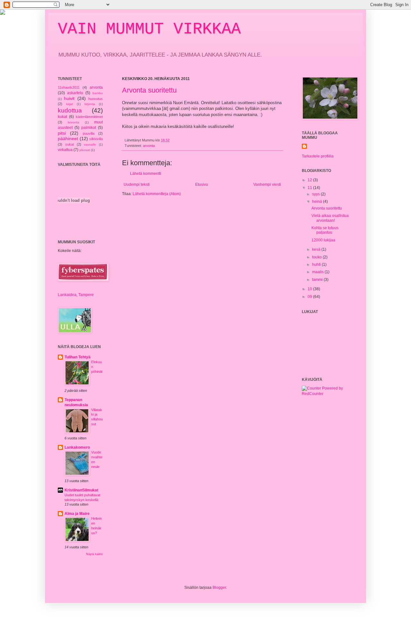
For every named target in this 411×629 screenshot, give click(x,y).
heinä (317, 201)
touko (317, 257)
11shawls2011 (69, 87)
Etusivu (201, 184)
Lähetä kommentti (145, 173)
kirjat (69, 104)
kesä (316, 249)
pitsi (62, 133)
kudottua (70, 110)
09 (310, 296)
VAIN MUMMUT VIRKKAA (149, 29)
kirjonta (89, 104)
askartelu (75, 93)
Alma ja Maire (77, 513)
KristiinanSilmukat (81, 490)
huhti (317, 264)
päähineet (68, 138)
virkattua (65, 150)
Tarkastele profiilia (318, 156)
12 (310, 180)
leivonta (73, 122)
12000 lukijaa (323, 240)
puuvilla (88, 133)
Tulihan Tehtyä (78, 357)
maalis (318, 272)
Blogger (219, 587)
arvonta (149, 146)
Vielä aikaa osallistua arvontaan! (330, 217)
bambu (97, 93)
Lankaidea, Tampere (76, 294)
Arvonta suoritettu (149, 90)
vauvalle (90, 144)
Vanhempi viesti (267, 184)
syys (316, 194)
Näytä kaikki (94, 554)
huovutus (95, 99)
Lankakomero (77, 447)
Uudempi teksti (137, 184)
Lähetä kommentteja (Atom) (157, 194)
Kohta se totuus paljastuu (324, 230)
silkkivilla (96, 139)
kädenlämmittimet (89, 117)
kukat (62, 116)
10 (310, 289)
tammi (318, 279)
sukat (69, 144)
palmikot (88, 127)
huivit (69, 98)
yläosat (84, 150)
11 (310, 187)
